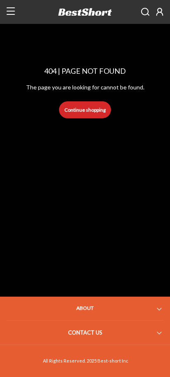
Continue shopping (85, 110)
